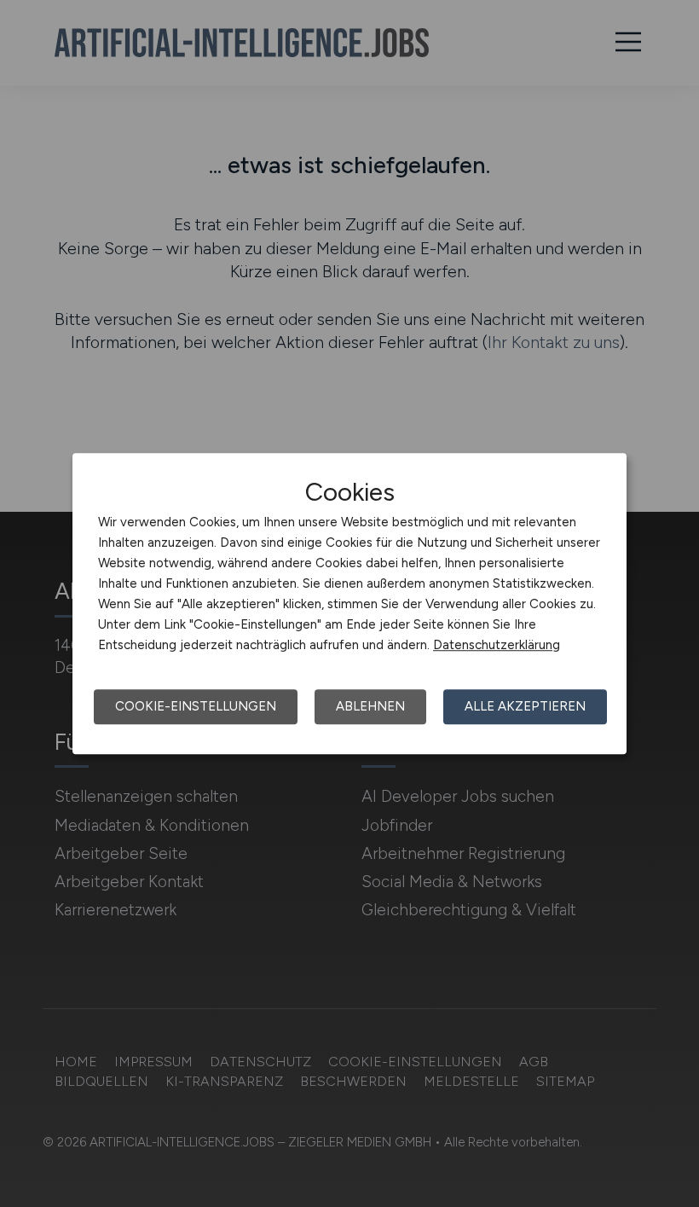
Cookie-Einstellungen (195, 706)
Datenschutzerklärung (496, 645)
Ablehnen (370, 706)
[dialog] (349, 604)
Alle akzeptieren (525, 706)
